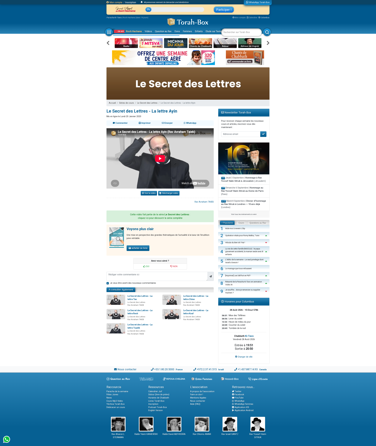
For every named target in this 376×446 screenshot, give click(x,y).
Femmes (187, 31)
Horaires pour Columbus (239, 301)
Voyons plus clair (140, 229)
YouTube (239, 398)
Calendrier (252, 17)
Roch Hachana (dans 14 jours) (135, 17)
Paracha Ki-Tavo (114, 17)
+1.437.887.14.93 (248, 369)
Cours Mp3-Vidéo (114, 401)
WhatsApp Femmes (243, 404)
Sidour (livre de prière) (158, 394)
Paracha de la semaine (117, 391)
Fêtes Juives (112, 394)
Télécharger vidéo (169, 193)
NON (174, 266)
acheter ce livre (139, 248)
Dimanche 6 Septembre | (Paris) (242, 191)
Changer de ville (244, 357)
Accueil (112, 103)
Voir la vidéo (150, 193)
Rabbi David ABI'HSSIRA (174, 434)
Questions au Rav (258, 223)
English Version (155, 410)
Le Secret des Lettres (147, 103)
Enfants (199, 31)
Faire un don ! (196, 394)
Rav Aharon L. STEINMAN (118, 436)
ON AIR (121, 31)
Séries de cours (126, 103)
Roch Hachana (134, 31)
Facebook (239, 394)
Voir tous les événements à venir (244, 214)
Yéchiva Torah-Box (115, 404)
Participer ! (223, 9)
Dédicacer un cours (115, 407)
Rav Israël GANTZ (229, 434)
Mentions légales (198, 398)
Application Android (244, 410)
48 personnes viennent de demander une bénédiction (166, 2)
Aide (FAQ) (195, 404)
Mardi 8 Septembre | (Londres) (243, 204)
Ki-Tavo (249, 336)
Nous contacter (127, 369)
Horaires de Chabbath (158, 398)
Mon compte (115, 2)
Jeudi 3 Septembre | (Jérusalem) (243, 179)
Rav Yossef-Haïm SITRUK (257, 436)
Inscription (130, 2)
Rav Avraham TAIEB (204, 202)
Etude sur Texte (214, 31)
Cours (241, 223)
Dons (177, 31)
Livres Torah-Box (156, 401)
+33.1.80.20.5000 (164, 369)
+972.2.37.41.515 (207, 369)
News (109, 398)
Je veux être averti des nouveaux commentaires (133, 283)
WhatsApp (239, 401)
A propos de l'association (202, 391)
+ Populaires (227, 223)
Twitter (237, 391)
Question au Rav (163, 31)
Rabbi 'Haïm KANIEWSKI (146, 434)
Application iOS (241, 407)
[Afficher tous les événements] (142, 2)
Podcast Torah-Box (157, 407)
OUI (147, 266)
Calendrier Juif (155, 391)
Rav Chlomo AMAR (202, 434)
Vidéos (148, 31)
